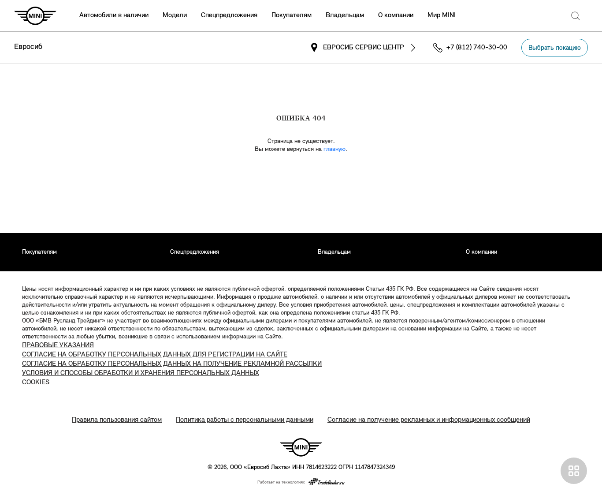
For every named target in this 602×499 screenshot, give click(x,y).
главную (334, 149)
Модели (175, 15)
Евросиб (28, 47)
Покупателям (291, 15)
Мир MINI (441, 15)
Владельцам (345, 15)
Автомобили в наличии (114, 15)
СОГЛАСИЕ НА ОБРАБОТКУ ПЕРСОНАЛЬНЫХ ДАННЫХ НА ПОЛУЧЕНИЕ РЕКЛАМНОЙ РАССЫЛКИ (172, 364)
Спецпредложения (229, 15)
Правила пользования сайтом (117, 420)
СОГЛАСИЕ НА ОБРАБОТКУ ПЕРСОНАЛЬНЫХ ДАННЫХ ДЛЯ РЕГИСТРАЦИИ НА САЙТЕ (154, 354)
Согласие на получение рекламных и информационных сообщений (428, 420)
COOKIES (35, 382)
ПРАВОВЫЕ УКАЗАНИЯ (58, 345)
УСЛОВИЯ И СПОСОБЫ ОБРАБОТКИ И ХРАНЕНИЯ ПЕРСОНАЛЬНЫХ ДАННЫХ (140, 373)
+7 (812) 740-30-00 (476, 47)
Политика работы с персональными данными (244, 420)
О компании (395, 15)
